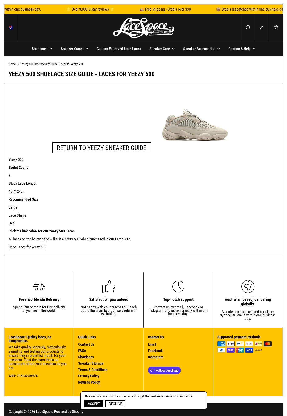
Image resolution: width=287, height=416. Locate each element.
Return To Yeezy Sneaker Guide (101, 148)
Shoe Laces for (27, 247)
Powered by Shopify (68, 411)
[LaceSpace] (143, 27)
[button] (11, 27)
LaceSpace (44, 411)
